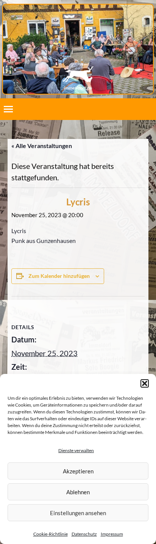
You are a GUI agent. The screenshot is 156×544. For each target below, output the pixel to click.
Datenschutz (84, 534)
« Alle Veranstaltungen (41, 145)
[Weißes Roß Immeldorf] (78, 54)
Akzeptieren (78, 471)
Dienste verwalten (76, 450)
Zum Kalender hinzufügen (59, 276)
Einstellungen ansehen (78, 512)
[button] (144, 383)
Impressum (112, 534)
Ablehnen (78, 492)
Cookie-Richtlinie (50, 534)
